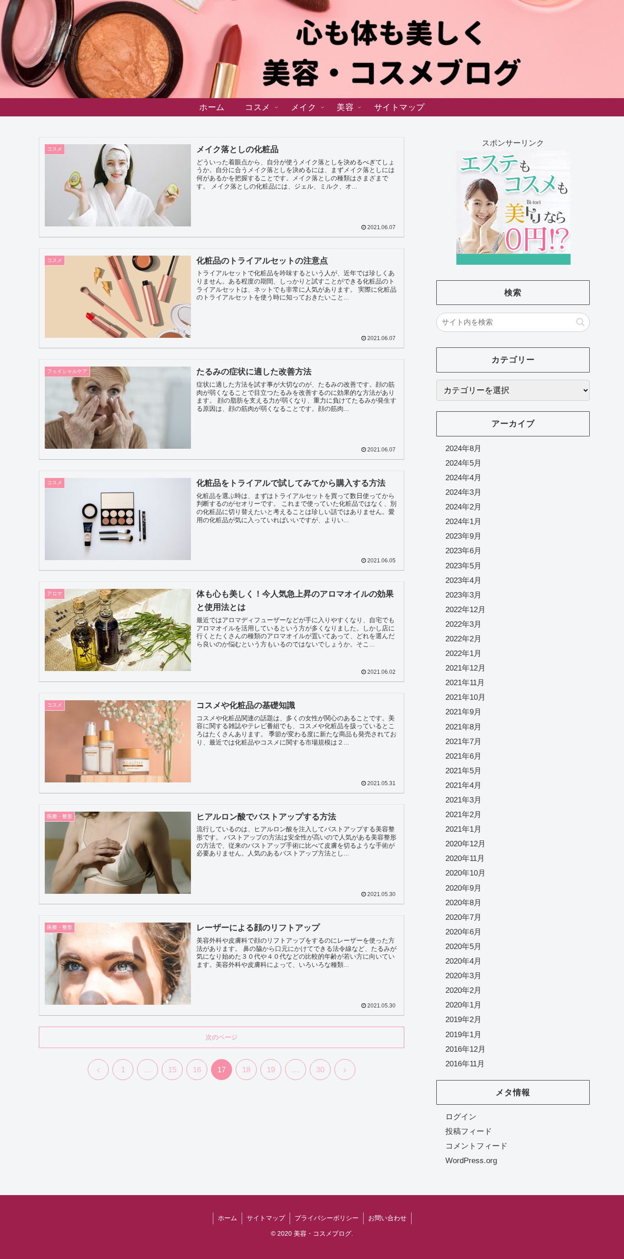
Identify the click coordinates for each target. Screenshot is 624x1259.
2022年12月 (465, 609)
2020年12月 (465, 843)
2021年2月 (463, 814)
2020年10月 (465, 873)
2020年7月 (463, 917)
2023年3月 (463, 595)
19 (271, 1069)
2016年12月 (465, 1049)
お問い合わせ (387, 1218)
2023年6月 (463, 551)
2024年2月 (463, 507)
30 (320, 1069)
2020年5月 (463, 946)
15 (172, 1069)
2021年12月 (465, 668)
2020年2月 (463, 990)
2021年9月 (463, 712)
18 (246, 1069)
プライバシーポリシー (327, 1218)
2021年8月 (463, 727)
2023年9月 (463, 536)
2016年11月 (465, 1064)
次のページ (222, 1037)
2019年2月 (463, 1020)
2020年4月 (463, 961)
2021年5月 (463, 770)
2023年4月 (463, 580)
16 (197, 1069)
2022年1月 (463, 653)
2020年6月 (463, 932)
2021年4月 (463, 785)
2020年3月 (463, 975)
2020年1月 (463, 1005)
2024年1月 (463, 521)
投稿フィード (468, 1131)
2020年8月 (463, 902)
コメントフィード (476, 1146)
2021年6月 (463, 756)
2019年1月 (463, 1034)
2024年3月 (463, 492)
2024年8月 (463, 448)
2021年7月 (463, 741)
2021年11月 (465, 682)
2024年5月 (463, 463)
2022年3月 (463, 624)
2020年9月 (463, 888)
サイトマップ (266, 1218)
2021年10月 (465, 697)
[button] (580, 322)
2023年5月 (463, 565)
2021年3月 (463, 800)
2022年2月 (463, 639)
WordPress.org (471, 1160)
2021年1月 (463, 829)
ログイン (460, 1116)
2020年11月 (465, 859)
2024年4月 (463, 477)
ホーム (227, 1218)
